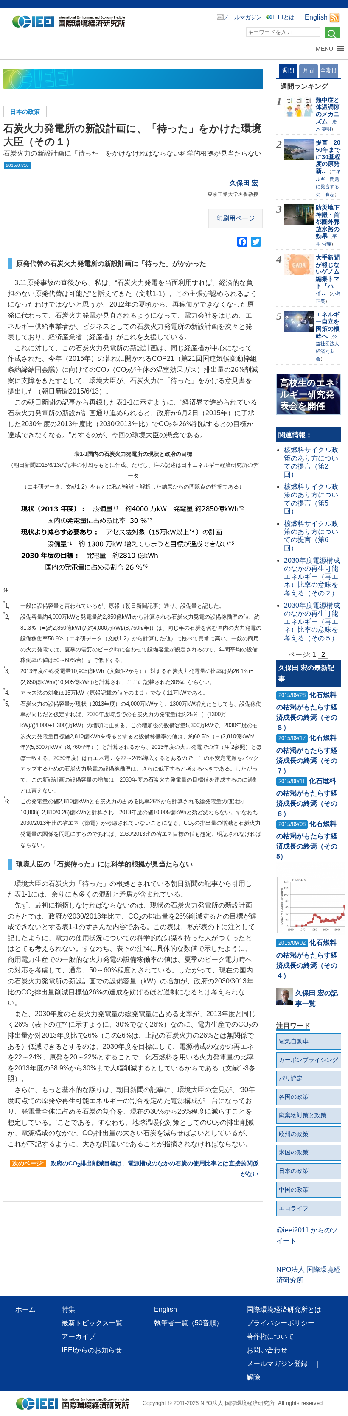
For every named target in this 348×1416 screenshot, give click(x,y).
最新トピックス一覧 (92, 1323)
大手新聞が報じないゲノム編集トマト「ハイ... (328, 275)
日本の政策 (25, 111)
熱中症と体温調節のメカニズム (328, 110)
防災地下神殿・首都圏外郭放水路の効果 (328, 221)
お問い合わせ (267, 1350)
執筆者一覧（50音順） (188, 1323)
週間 (288, 70)
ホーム (25, 1309)
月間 (308, 70)
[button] (324, 48)
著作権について (270, 1336)
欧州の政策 (294, 1134)
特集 (68, 1309)
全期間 (329, 70)
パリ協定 (291, 1078)
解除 (253, 1377)
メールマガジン (242, 17)
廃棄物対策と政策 (302, 1115)
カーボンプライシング (308, 1059)
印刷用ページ (235, 218)
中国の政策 (294, 1189)
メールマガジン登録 (277, 1363)
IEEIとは (283, 17)
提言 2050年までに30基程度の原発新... (328, 156)
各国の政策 (294, 1096)
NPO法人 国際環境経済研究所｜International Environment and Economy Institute (71, 23)
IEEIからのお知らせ (92, 1350)
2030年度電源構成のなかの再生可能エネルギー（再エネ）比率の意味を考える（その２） (312, 577)
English (316, 17)
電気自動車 (294, 1041)
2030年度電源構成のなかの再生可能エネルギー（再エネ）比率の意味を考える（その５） (312, 622)
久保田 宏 (244, 183)
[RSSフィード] (334, 17)
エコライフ (294, 1208)
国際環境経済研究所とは (284, 1309)
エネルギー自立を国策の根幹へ (328, 325)
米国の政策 (294, 1152)
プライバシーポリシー (280, 1323)
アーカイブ (78, 1336)
